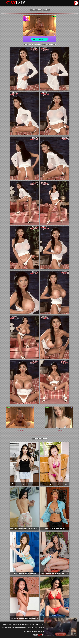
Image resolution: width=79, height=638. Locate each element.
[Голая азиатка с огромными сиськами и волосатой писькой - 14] (54, 337)
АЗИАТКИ (46, 9)
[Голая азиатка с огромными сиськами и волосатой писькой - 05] (24, 158)
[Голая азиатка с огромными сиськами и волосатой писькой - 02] (54, 68)
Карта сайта (42, 632)
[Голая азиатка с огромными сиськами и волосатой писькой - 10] (54, 247)
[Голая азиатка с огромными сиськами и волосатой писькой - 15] (24, 382)
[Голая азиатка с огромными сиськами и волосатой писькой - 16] (54, 382)
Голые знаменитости (29, 632)
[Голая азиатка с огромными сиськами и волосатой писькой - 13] (24, 337)
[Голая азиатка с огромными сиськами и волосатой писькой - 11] (24, 292)
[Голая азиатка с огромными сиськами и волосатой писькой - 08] (54, 203)
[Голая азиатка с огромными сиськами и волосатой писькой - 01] (24, 68)
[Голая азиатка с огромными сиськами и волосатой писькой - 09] (24, 247)
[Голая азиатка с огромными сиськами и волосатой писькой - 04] (54, 113)
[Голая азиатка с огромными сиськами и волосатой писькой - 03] (24, 113)
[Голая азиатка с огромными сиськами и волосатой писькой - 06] (54, 158)
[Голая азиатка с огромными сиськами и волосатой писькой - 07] (24, 203)
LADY (16, 3)
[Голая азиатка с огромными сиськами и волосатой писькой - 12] (54, 292)
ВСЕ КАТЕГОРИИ (35, 9)
